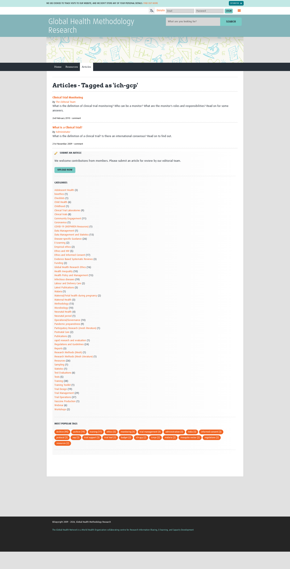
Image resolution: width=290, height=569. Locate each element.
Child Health (60, 202)
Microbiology (61, 308)
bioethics (59, 194)
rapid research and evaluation (70, 340)
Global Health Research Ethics (70, 267)
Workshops (60, 409)
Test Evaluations (62, 373)
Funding (58, 263)
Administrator (63, 132)
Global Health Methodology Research (91, 26)
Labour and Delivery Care (67, 283)
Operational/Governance (67, 320)
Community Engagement (67, 218)
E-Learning (59, 243)
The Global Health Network (77, 11)
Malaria (58, 291)
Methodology (61, 304)
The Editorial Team (66, 102)
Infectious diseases (64, 279)
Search (231, 21)
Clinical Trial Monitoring (67, 97)
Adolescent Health (64, 190)
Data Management (64, 231)
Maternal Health (62, 300)
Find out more (150, 3)
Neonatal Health (63, 312)
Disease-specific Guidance (68, 239)
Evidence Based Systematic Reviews (73, 259)
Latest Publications (64, 287)
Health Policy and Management (71, 275)
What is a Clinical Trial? (67, 127)
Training (58, 381)
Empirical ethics (62, 247)
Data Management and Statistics (71, 235)
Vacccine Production (65, 401)
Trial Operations (62, 397)
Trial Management (64, 393)
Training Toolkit (62, 385)
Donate (161, 10)
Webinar (58, 405)
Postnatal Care (61, 332)
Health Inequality (63, 271)
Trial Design (60, 389)
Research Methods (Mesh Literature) (73, 356)
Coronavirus (60, 222)
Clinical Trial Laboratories (67, 210)
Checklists (59, 198)
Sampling (59, 364)
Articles (86, 66)
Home (58, 66)
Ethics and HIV (61, 251)
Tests (57, 377)
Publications (60, 336)
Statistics (58, 369)
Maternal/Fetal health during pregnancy (75, 295)
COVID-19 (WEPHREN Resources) (71, 226)
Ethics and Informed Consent (69, 255)
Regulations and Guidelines (69, 344)
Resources (71, 66)
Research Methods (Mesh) (68, 352)
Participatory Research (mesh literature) (75, 328)
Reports (58, 348)
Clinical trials (60, 214)
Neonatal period (63, 316)
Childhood (59, 206)
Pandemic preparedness (67, 324)
